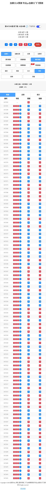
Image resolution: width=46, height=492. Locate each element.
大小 (28, 71)
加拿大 (6, 54)
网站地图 (23, 488)
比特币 (40, 54)
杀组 (17, 71)
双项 (11, 76)
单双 (39, 71)
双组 (33, 76)
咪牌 (37, 44)
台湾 (28, 54)
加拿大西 (17, 54)
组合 (6, 71)
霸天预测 (37, 59)
